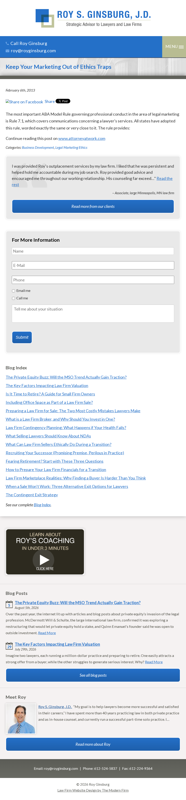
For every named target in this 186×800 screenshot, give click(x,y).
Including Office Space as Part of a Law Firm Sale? (49, 402)
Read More (47, 633)
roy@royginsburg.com (33, 50)
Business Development (38, 147)
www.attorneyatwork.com (81, 138)
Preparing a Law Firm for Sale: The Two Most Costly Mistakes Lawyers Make (73, 410)
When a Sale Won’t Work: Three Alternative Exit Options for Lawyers (67, 486)
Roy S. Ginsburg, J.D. (55, 706)
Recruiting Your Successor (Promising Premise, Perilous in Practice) (65, 452)
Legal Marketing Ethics (71, 147)
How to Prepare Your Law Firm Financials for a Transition (56, 469)
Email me (23, 290)
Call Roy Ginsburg (28, 43)
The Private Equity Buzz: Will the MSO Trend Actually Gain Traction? (66, 377)
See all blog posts (93, 675)
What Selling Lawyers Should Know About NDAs (48, 435)
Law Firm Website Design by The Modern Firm (93, 790)
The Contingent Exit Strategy (32, 494)
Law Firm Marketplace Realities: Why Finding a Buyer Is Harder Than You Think (76, 477)
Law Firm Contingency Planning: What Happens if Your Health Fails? (66, 427)
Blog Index (42, 504)
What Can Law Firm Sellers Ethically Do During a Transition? (58, 444)
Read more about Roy (93, 744)
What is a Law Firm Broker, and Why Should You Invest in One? (60, 419)
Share (49, 101)
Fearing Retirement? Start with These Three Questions (54, 461)
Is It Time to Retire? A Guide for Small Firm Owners (50, 393)
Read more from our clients (93, 206)
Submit (22, 337)
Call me (22, 298)
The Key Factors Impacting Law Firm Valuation (47, 385)
